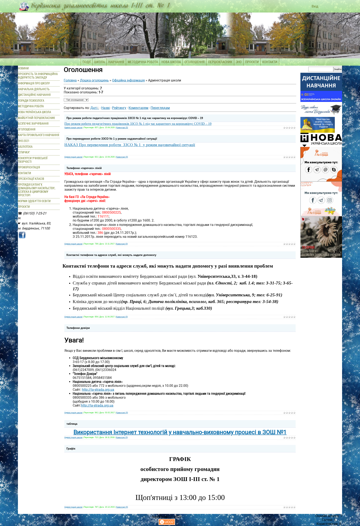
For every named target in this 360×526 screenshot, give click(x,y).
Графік (70, 448)
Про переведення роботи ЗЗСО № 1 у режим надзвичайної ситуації (111, 138)
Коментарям (138, 108)
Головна (70, 80)
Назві (105, 108)
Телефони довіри (78, 327)
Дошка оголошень (94, 80)
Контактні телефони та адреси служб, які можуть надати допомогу (111, 255)
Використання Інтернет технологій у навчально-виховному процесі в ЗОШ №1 (180, 432)
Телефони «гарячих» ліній (84, 168)
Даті (93, 108)
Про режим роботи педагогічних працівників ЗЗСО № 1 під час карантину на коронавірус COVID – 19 (134, 118)
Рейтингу (119, 108)
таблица (71, 423)
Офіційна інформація (128, 80)
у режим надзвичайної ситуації (169, 145)
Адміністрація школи (73, 127)
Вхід (314, 6)
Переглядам (160, 108)
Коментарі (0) (122, 127)
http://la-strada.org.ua (98, 390)
